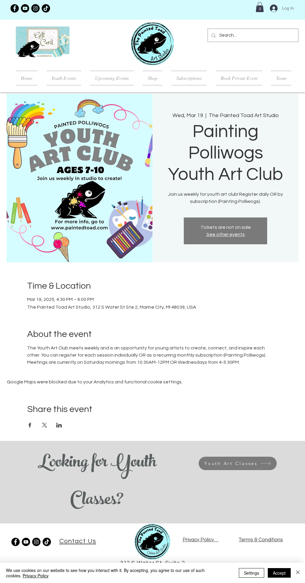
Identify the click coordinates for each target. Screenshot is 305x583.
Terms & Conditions (261, 539)
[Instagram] (35, 8)
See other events (225, 234)
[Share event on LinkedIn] (59, 425)
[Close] (297, 573)
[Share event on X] (44, 425)
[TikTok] (46, 8)
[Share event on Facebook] (30, 425)
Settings (251, 573)
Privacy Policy (36, 576)
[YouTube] (25, 8)
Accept (279, 573)
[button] (260, 7)
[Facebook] (14, 8)
